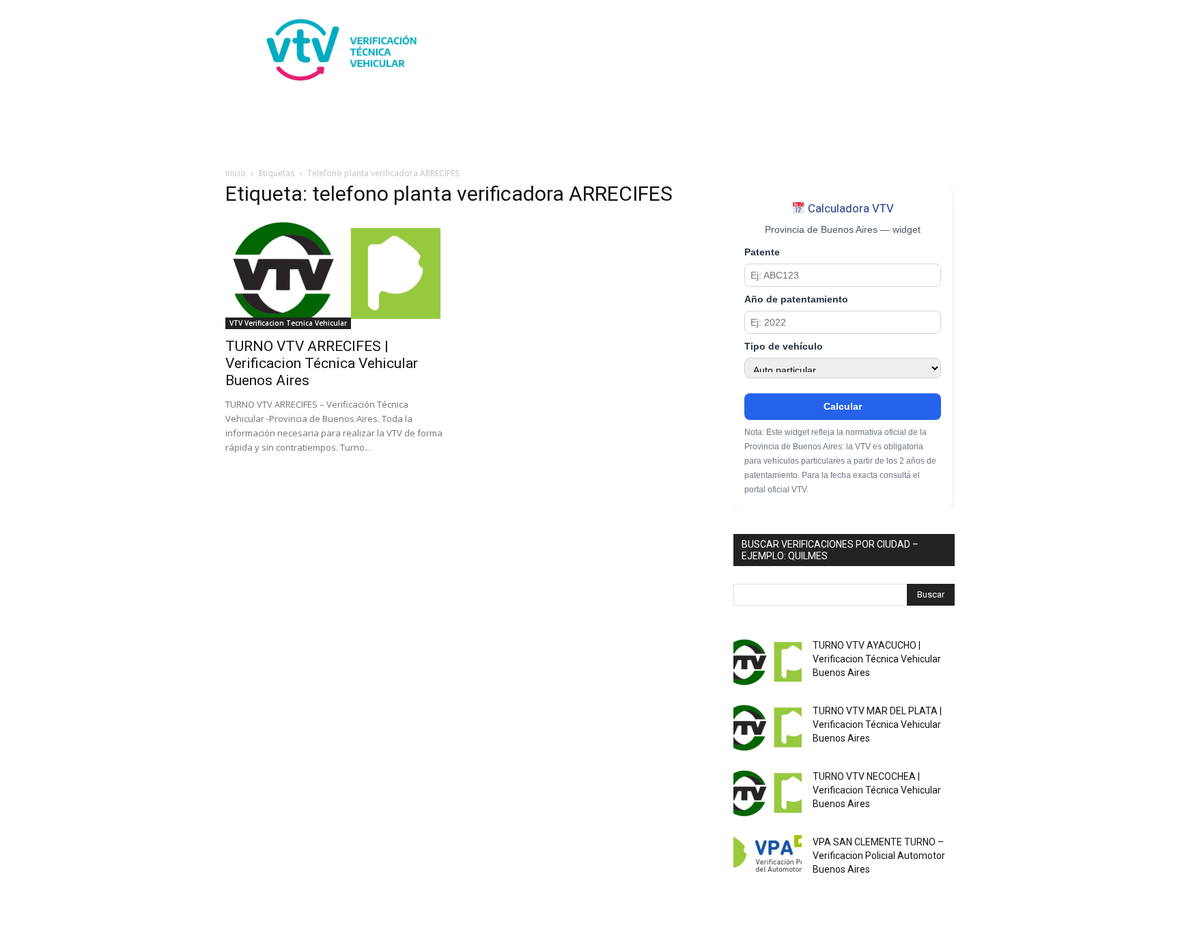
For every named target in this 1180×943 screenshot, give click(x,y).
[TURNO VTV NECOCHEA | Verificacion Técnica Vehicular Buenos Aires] (767, 793)
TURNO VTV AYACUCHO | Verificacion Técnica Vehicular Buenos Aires (877, 659)
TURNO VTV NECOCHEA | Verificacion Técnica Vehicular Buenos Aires (877, 790)
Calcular (843, 406)
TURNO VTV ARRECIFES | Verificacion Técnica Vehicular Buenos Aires (321, 363)
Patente (762, 252)
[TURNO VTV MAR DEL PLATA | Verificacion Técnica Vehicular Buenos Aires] (767, 728)
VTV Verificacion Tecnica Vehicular (288, 323)
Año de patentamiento (796, 299)
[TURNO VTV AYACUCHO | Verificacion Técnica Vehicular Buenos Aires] (767, 662)
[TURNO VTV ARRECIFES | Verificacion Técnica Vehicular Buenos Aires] (336, 274)
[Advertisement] (706, 50)
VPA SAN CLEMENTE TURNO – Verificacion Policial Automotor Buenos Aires (879, 855)
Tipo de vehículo (783, 346)
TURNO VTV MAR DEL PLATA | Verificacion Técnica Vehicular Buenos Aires (877, 724)
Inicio (235, 173)
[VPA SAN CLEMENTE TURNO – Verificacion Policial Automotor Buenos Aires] (767, 859)
